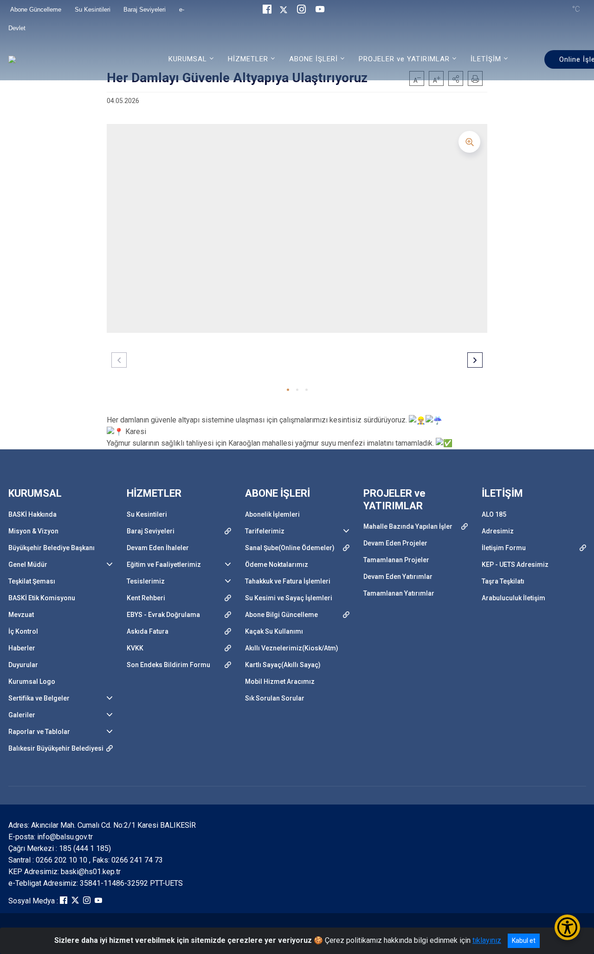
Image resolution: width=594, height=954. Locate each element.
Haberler (21, 648)
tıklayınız (486, 940)
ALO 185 (494, 514)
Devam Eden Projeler (395, 543)
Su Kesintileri (147, 514)
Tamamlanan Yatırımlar (398, 593)
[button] (288, 390)
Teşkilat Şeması (31, 581)
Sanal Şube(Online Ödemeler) (290, 548)
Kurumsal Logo (31, 681)
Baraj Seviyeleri (150, 531)
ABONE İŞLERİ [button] (313, 59)
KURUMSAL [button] (187, 59)
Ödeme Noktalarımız (276, 564)
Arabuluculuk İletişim (513, 598)
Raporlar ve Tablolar (39, 731)
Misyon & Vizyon (33, 531)
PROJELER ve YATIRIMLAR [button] (404, 59)
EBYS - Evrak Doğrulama (163, 614)
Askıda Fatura (147, 631)
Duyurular (23, 664)
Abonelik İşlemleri (272, 514)
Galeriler (21, 715)
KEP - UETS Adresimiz (515, 564)
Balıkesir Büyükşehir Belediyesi (55, 748)
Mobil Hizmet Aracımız (280, 681)
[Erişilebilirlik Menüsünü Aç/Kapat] (567, 927)
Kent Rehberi (146, 598)
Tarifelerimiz (264, 531)
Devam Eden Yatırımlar (398, 576)
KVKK (135, 648)
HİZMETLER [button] (248, 59)
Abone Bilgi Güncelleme (281, 614)
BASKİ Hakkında (32, 514)
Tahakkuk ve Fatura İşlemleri (287, 581)
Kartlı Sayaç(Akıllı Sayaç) (283, 664)
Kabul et (524, 940)
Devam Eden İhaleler (158, 548)
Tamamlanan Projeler (396, 560)
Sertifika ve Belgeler (39, 698)
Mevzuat (21, 614)
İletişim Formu (504, 548)
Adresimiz (498, 531)
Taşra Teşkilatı (503, 581)
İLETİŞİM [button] (486, 59)
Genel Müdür (27, 564)
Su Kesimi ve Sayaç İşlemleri (288, 598)
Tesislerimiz (146, 581)
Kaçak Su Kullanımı (274, 631)
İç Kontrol (23, 631)
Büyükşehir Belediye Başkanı (51, 548)
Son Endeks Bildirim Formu (168, 664)
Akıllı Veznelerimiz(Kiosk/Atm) (291, 648)
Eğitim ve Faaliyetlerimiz (164, 564)
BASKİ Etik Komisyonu (41, 598)
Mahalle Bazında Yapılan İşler (407, 526)
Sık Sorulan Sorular (274, 698)
